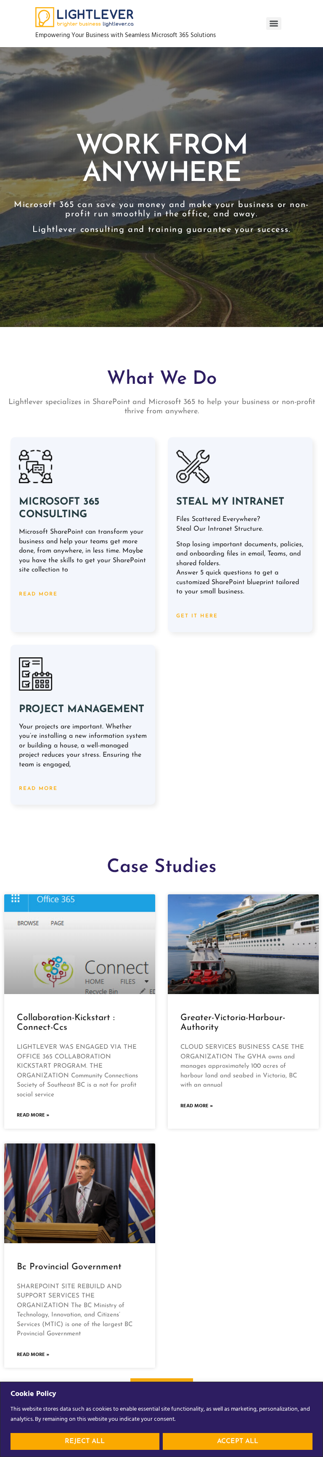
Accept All (237, 1441)
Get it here (197, 616)
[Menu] (273, 23)
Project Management (81, 710)
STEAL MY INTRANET (230, 502)
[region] (161, 1419)
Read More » (33, 1115)
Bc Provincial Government (69, 1267)
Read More (38, 594)
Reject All (85, 1441)
